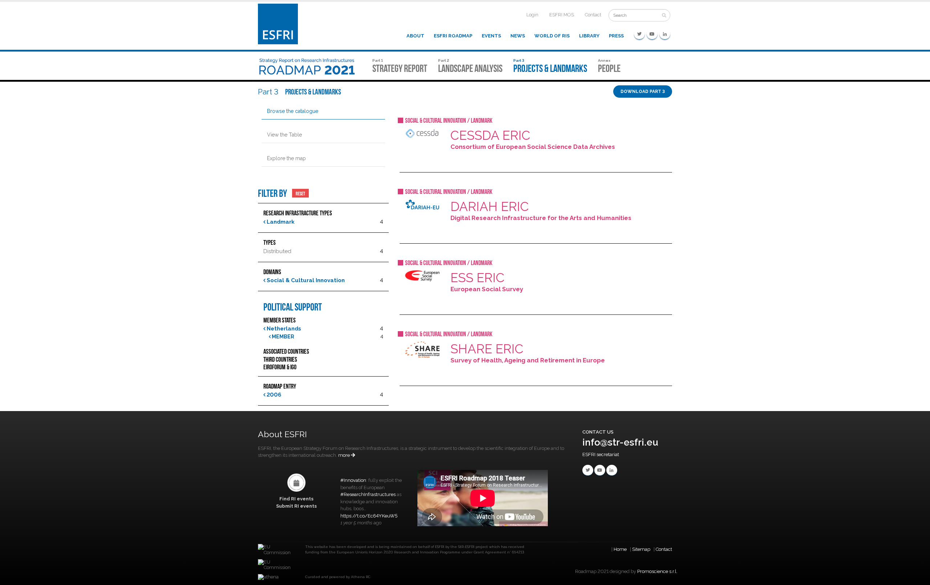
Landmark (280, 222)
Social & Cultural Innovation (305, 280)
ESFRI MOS (561, 14)
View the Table (284, 135)
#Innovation (353, 480)
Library (589, 35)
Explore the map (286, 158)
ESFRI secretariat (600, 454)
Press (616, 35)
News (517, 35)
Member (282, 337)
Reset (300, 193)
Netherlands (283, 328)
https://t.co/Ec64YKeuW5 (368, 516)
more (344, 455)
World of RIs (552, 35)
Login (532, 14)
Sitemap (641, 549)
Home (620, 549)
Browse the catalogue (292, 111)
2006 (273, 394)
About (415, 35)
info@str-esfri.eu (620, 442)
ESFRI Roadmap (453, 35)
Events (491, 35)
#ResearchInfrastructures (368, 494)
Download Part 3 (642, 91)
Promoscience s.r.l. (657, 571)
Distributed (277, 251)
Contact (593, 14)
